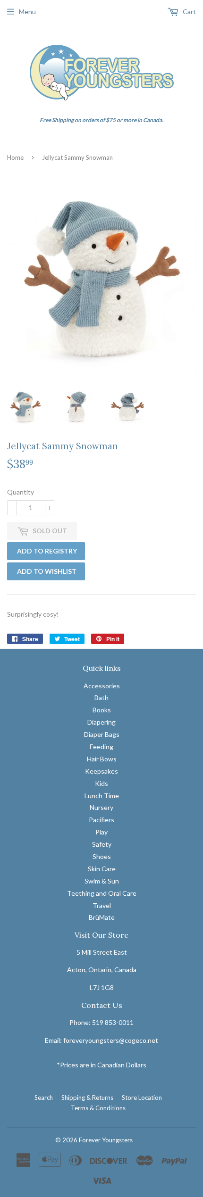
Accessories (102, 686)
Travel (102, 905)
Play (101, 832)
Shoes (102, 856)
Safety (101, 844)
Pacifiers (101, 820)
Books (102, 710)
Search (43, 1097)
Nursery (101, 807)
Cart (188, 12)
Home (15, 157)
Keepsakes (101, 771)
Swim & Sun (102, 881)
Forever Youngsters (106, 1140)
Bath (101, 697)
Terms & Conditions (98, 1108)
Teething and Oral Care (101, 893)
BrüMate (102, 917)
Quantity (20, 492)
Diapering (101, 722)
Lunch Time (102, 796)
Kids (101, 783)
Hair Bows (102, 759)
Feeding (101, 747)
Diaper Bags (101, 734)
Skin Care (102, 869)
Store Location (142, 1097)
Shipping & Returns (87, 1097)
